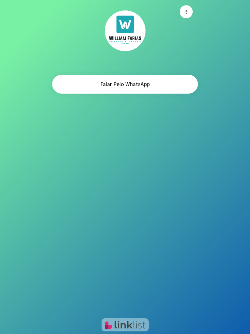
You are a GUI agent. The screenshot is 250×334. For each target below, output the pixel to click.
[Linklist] (125, 325)
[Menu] (186, 11)
